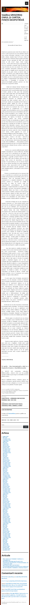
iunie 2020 (5, 511)
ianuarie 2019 (6, 532)
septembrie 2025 (7, 440)
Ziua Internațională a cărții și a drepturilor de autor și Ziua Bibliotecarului (15, 391)
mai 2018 (5, 542)
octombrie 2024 (6, 451)
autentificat (12, 413)
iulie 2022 (5, 480)
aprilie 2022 (5, 483)
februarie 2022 (6, 486)
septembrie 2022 (7, 477)
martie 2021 (5, 500)
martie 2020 (6, 515)
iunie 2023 (5, 470)
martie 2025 (5, 445)
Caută (3, 424)
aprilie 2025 (5, 444)
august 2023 (5, 467)
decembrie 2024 (6, 449)
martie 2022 (6, 485)
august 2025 (5, 441)
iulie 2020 (5, 510)
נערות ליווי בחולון (4, 581)
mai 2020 (5, 512)
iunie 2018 (5, 541)
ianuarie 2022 (6, 487)
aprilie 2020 (5, 513)
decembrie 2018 (6, 533)
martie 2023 (6, 474)
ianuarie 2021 (6, 502)
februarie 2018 (6, 546)
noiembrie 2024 (6, 450)
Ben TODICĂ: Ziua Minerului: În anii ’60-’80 (13, 561)
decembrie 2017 (6, 548)
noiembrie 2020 (6, 505)
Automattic (4, 603)
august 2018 (5, 538)
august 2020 (6, 508)
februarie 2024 (6, 460)
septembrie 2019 (7, 522)
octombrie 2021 (6, 491)
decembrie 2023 (6, 462)
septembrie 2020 (7, 507)
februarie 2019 (6, 531)
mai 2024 (5, 456)
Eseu (7, 390)
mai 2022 (5, 482)
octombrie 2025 (6, 439)
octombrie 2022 (6, 476)
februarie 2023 (6, 475)
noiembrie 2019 (6, 520)
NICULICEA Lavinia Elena (8, 576)
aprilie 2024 (5, 457)
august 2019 (5, 523)
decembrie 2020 (6, 503)
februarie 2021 (6, 501)
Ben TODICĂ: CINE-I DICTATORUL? (11, 565)
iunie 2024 (5, 455)
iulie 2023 (5, 469)
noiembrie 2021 (6, 490)
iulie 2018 (5, 540)
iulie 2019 (5, 525)
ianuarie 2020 (6, 517)
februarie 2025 (6, 446)
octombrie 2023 (6, 465)
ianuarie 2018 (6, 547)
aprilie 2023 (5, 472)
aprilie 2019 (5, 528)
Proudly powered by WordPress (9, 602)
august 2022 (5, 478)
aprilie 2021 (5, 498)
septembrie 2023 (7, 466)
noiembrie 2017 (6, 550)
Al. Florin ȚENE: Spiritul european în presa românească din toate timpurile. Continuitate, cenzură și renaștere (15, 567)
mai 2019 (5, 527)
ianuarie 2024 (6, 461)
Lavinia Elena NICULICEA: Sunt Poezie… (18, 581)
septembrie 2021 (7, 492)
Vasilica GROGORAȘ (10, 393)
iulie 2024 (5, 454)
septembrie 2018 (7, 537)
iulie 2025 (5, 442)
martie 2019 (5, 530)
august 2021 (5, 493)
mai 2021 (5, 497)
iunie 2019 (5, 526)
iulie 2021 (5, 495)
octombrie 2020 (6, 506)
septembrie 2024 (7, 452)
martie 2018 (5, 545)
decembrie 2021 (6, 488)
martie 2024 (6, 459)
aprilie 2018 (5, 543)
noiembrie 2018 (6, 535)
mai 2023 (5, 471)
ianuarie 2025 (6, 447)
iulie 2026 (5, 437)
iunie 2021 (5, 496)
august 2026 (5, 436)
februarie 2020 (6, 516)
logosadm (17, 389)
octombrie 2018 (6, 536)
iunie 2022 (5, 481)
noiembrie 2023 (6, 464)
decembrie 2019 (6, 518)
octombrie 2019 (6, 521)
